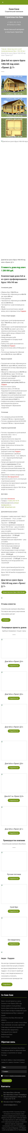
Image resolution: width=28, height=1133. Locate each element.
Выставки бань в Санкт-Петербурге (15, 1094)
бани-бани (14, 9)
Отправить (6, 1080)
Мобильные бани (6, 1034)
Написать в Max (14, 25)
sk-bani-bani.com (10, 507)
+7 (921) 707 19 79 (13, 501)
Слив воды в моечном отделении (12, 1027)
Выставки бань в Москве (12, 1092)
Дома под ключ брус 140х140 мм (13, 592)
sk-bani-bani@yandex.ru (10, 1105)
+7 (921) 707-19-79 (14, 22)
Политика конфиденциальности (10, 1116)
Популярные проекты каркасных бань (13, 1050)
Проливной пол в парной (9, 1032)
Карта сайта (12, 1118)
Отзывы (5, 620)
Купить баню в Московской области (13, 1008)
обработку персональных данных (17, 1075)
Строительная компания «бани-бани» (13, 1048)
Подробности (13, 665)
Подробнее (6, 984)
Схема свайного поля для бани (11, 1006)
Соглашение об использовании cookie (14, 1114)
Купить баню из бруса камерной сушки (14, 1010)
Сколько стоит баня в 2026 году (11, 1003)
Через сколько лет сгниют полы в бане (14, 1022)
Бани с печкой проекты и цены (11, 1001)
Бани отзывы (5, 1037)
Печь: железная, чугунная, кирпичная (13, 1025)
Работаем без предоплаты (9, 1030)
